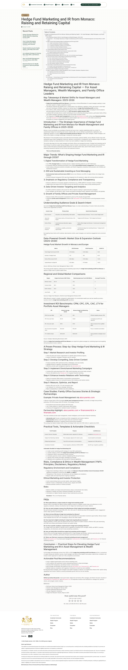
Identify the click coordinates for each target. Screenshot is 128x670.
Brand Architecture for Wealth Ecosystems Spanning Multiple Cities (31, 65)
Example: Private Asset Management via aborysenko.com (59, 66)
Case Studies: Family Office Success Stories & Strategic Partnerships (61, 64)
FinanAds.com (55, 579)
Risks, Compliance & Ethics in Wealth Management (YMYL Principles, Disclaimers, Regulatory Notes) (68, 70)
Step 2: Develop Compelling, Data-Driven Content (58, 59)
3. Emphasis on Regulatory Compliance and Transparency (60, 45)
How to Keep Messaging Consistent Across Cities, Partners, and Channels (29, 43)
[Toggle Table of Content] (103, 32)
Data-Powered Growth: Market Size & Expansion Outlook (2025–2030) (61, 51)
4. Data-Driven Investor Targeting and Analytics (58, 46)
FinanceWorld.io (48, 579)
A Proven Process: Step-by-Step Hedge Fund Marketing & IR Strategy (61, 56)
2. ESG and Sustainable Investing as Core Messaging (59, 44)
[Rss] (31, 636)
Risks (51, 74)
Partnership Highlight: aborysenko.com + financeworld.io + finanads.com (62, 67)
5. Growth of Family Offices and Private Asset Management (60, 48)
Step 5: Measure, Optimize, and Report (56, 63)
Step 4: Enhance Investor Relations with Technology (59, 62)
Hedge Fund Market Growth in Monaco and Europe (58, 52)
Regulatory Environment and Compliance (57, 71)
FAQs (49, 75)
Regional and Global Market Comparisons (55, 53)
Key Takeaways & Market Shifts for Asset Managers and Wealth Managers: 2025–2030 (65, 37)
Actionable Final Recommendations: (56, 78)
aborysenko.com (81, 116)
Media (51, 623)
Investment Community (55, 618)
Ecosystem (52, 625)
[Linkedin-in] (29, 636)
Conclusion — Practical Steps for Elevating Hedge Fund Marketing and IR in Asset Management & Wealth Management (72, 77)
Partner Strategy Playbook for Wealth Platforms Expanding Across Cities (30, 36)
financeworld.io (84, 117)
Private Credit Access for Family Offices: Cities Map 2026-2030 (31, 48)
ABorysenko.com (66, 579)
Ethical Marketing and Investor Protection (57, 73)
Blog (51, 628)
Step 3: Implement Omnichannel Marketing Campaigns (59, 60)
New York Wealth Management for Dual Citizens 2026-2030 (31, 59)
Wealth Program (54, 620)
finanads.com (55, 117)
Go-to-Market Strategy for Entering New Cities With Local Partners (32, 54)
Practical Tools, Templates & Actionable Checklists (58, 68)
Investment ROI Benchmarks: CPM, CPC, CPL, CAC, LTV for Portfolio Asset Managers (64, 55)
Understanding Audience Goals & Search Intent (57, 49)
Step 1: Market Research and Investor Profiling (57, 58)
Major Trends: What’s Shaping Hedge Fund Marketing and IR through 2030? (62, 41)
